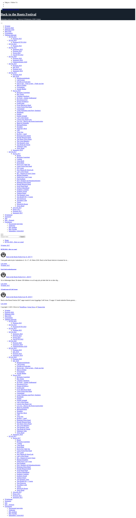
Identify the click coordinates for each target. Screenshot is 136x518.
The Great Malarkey (23, 141)
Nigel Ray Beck (22, 128)
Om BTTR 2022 (18, 55)
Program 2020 (17, 58)
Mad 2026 (8, 31)
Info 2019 (16, 67)
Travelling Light (22, 200)
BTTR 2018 (13, 73)
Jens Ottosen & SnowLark (25, 170)
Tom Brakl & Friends (23, 145)
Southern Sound (22, 191)
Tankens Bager (21, 193)
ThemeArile (41, 307)
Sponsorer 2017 (18, 213)
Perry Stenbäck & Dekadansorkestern (28, 181)
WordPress (23, 307)
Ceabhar (19, 159)
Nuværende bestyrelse (16, 224)
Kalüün (19, 114)
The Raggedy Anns (23, 143)
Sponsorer (8, 216)
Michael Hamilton (22, 175)
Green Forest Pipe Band (24, 107)
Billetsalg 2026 (9, 29)
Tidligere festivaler (10, 35)
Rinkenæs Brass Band (24, 136)
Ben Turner (20, 94)
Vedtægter (12, 225)
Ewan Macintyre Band (24, 105)
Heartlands (20, 112)
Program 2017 (17, 211)
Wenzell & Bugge (22, 204)
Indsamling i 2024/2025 (16, 231)
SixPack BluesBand (23, 188)
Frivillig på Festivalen (23, 82)
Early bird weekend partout (8, 269)
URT (18, 130)
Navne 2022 (17, 53)
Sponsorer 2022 (18, 49)
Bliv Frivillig (13, 229)
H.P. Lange (20, 168)
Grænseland (20, 109)
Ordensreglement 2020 (20, 62)
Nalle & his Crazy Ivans (24, 177)
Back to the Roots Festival (18, 14)
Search (22, 236)
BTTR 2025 (13, 37)
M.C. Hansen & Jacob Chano (26, 173)
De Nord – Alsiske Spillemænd (26, 98)
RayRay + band (22, 134)
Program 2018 (17, 74)
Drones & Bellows (22, 101)
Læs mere (4, 263)
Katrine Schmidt (22, 116)
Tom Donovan (21, 199)
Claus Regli (20, 161)
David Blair (20, 163)
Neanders (20, 127)
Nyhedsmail (8, 215)
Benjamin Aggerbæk (23, 92)
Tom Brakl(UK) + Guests (25, 197)
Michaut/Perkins (22, 125)
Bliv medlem (13, 227)
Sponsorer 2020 (18, 60)
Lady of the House (22, 118)
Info (6, 218)
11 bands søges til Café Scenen (9, 289)
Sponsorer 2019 (18, 71)
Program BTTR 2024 (19, 42)
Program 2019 (17, 65)
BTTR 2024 (13, 40)
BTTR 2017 (13, 152)
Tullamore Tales (22, 146)
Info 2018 (16, 76)
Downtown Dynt (22, 100)
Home (7, 240)
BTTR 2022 (13, 47)
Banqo (19, 155)
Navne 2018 (17, 91)
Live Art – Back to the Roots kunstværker (30, 121)
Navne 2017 (17, 154)
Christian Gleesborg (23, 96)
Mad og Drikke (21, 85)
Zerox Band (20, 148)
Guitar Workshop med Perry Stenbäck (29, 110)
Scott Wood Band (22, 186)
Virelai (19, 202)
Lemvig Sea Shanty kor (24, 119)
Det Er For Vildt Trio (23, 164)
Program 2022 (17, 51)
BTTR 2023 (13, 44)
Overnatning (9, 33)
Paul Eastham (21, 179)
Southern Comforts (23, 190)
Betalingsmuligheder (23, 78)
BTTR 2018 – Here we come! (14, 242)
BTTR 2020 (13, 56)
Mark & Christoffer (23, 123)
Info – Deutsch (9, 220)
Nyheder (7, 26)
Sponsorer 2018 (18, 150)
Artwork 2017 (17, 207)
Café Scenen (21, 80)
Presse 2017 (16, 209)
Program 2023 (17, 46)
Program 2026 (9, 28)
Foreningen (8, 222)
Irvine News (31, 307)
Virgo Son (20, 132)
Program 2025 (17, 38)
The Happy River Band (24, 139)
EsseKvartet (20, 103)
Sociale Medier (21, 89)
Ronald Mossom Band (24, 137)
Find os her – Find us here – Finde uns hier (30, 83)
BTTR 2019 (13, 64)
